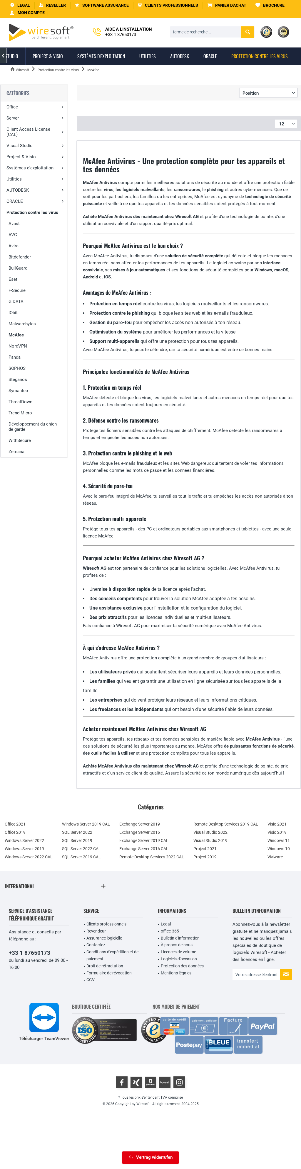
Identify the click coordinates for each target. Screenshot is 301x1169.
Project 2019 (205, 857)
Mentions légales (176, 973)
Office (12, 107)
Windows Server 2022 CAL (29, 857)
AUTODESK (17, 190)
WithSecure (20, 440)
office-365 (170, 931)
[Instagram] (179, 1082)
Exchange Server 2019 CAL (143, 840)
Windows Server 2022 (24, 840)
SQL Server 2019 (77, 840)
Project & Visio (21, 156)
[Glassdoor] (150, 1082)
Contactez (95, 944)
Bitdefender (20, 257)
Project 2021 (205, 848)
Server (12, 118)
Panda (15, 357)
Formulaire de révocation (109, 973)
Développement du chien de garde (33, 426)
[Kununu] (165, 1082)
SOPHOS (17, 368)
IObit (13, 312)
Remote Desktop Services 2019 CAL (225, 824)
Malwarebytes (22, 323)
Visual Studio (19, 145)
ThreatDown (20, 401)
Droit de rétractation (104, 966)
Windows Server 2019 (24, 848)
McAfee (16, 335)
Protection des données (182, 966)
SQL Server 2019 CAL (81, 857)
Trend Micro (20, 413)
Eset (13, 279)
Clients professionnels (106, 924)
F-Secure (17, 290)
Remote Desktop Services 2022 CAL (151, 857)
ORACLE (14, 201)
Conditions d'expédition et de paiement (112, 955)
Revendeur (96, 931)
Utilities (14, 179)
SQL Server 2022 (77, 832)
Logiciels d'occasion (179, 959)
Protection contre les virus (32, 212)
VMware (275, 857)
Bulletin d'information (180, 938)
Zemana (16, 451)
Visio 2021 (277, 824)
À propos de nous (177, 944)
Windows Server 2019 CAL (86, 824)
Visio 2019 (277, 832)
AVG (13, 234)
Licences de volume (178, 952)
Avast (14, 223)
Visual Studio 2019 (210, 840)
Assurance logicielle (104, 938)
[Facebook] (122, 1082)
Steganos (18, 379)
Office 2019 (15, 832)
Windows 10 (278, 848)
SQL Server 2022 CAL (81, 848)
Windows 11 (278, 840)
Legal (166, 924)
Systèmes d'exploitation (29, 168)
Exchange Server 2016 (139, 832)
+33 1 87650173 (29, 953)
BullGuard (18, 268)
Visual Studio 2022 (210, 832)
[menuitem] (227, 5)
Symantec (18, 390)
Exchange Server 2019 (139, 824)
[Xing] (136, 1082)
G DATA (16, 301)
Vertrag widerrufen (154, 1157)
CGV (90, 979)
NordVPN (18, 346)
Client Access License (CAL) (28, 132)
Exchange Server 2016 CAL (143, 848)
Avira (14, 246)
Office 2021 (15, 824)
